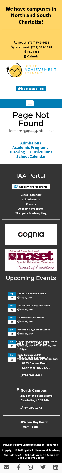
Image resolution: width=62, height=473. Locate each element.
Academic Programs (30, 147)
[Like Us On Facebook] (18, 468)
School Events (31, 199)
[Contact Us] (6, 468)
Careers (31, 204)
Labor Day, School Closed (31, 293)
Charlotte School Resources (40, 444)
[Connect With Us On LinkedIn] (55, 468)
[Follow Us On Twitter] (43, 468)
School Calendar (31, 156)
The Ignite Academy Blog (31, 213)
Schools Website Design (40, 455)
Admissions (31, 143)
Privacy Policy (12, 444)
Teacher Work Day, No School (33, 305)
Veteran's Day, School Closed (33, 329)
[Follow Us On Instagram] (30, 468)
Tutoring (17, 152)
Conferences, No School (30, 317)
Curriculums (41, 152)
